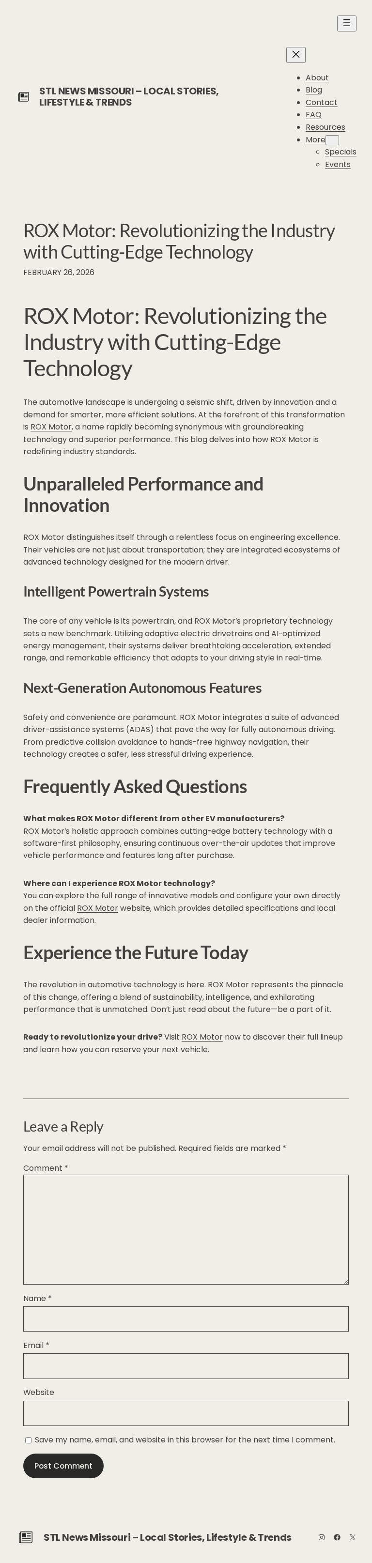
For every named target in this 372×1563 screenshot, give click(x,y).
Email (36, 1345)
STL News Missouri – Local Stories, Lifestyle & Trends (128, 96)
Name (37, 1298)
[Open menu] (346, 23)
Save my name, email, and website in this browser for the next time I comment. (185, 1439)
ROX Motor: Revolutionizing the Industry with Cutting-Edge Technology (179, 241)
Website (38, 1392)
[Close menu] (296, 55)
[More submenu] (332, 140)
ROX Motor (51, 426)
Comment (45, 1168)
